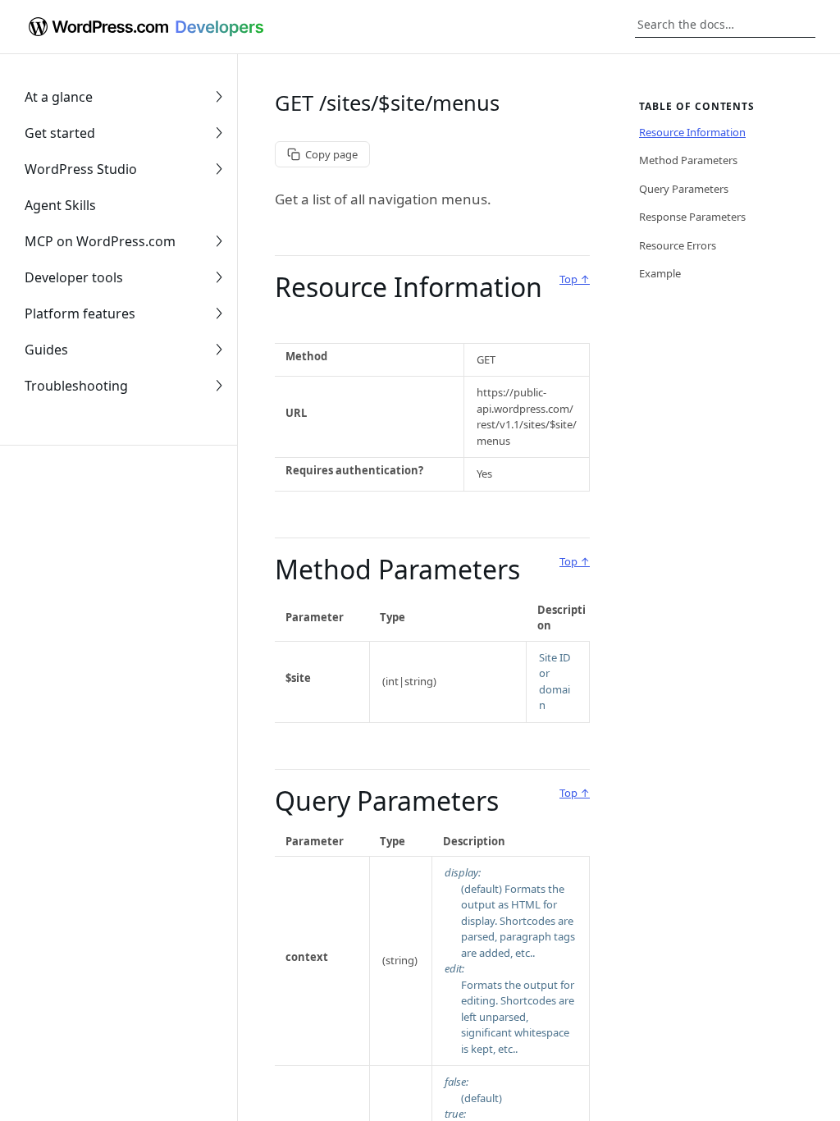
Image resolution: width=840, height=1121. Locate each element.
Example (660, 273)
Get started (60, 133)
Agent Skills (60, 205)
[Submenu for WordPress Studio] (219, 169)
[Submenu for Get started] (219, 133)
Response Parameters (692, 216)
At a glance (59, 97)
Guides (46, 350)
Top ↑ (574, 279)
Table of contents (697, 106)
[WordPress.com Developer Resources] (144, 27)
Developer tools (74, 277)
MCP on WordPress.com (100, 241)
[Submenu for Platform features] (219, 313)
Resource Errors (677, 245)
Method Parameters (397, 569)
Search (802, 25)
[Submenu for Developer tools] (219, 277)
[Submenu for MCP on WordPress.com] (219, 241)
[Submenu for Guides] (219, 350)
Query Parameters (387, 800)
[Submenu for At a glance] (219, 97)
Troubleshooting (76, 386)
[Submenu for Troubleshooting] (219, 386)
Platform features (80, 313)
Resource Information (408, 286)
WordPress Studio (81, 169)
